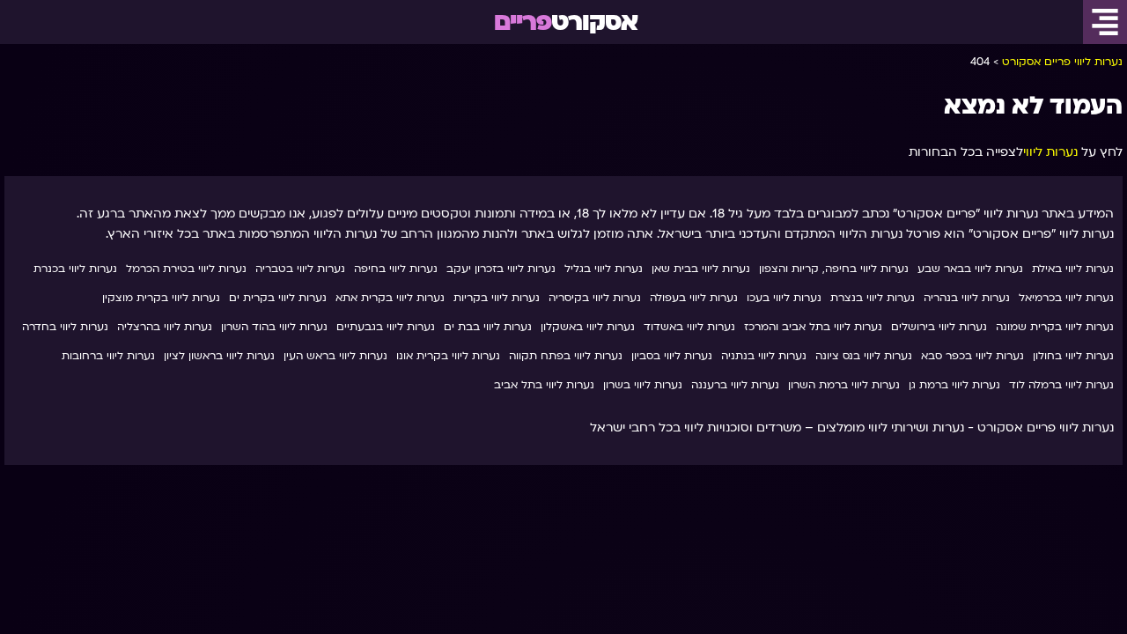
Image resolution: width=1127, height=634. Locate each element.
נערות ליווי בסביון (671, 356)
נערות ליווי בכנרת (75, 269)
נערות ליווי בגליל (603, 269)
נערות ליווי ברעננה (735, 385)
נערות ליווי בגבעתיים (385, 327)
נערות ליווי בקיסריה (595, 298)
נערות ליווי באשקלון (588, 327)
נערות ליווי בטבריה (300, 269)
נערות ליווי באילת (1073, 269)
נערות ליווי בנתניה (764, 356)
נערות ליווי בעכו (784, 298)
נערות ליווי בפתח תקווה (565, 356)
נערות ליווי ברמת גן (954, 385)
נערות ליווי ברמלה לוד (1061, 385)
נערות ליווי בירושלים (939, 327)
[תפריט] (1105, 22)
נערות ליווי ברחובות (108, 356)
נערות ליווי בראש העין (335, 356)
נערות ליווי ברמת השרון (844, 385)
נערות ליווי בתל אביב (544, 385)
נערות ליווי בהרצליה (164, 327)
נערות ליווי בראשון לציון (219, 356)
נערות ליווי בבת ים (488, 327)
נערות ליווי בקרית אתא (390, 298)
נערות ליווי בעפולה (694, 298)
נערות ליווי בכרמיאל (1066, 298)
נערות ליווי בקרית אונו (448, 356)
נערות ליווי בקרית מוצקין (161, 298)
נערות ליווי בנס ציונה (863, 356)
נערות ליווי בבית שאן (701, 269)
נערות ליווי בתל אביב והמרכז (813, 327)
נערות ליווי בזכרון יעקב (501, 269)
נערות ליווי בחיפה (396, 269)
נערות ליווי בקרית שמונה (1055, 327)
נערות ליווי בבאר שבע (970, 269)
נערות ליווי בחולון (1073, 356)
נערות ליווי (1050, 152)
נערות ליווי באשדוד (689, 327)
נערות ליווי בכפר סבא (972, 356)
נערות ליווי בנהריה (967, 298)
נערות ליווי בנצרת (872, 298)
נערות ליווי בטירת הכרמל (186, 269)
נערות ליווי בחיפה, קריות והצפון (834, 269)
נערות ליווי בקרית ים (278, 298)
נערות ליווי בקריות (496, 298)
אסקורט (565, 22)
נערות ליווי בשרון (642, 385)
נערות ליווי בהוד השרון (274, 327)
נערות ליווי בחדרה (65, 327)
